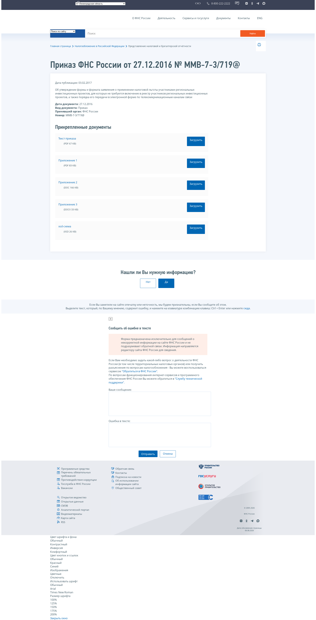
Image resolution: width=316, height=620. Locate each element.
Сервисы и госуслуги (196, 18)
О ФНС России (141, 18)
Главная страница (60, 46)
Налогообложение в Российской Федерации (99, 46)
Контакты (244, 18)
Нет (148, 282)
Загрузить (196, 140)
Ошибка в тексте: (119, 421)
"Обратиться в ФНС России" (139, 371)
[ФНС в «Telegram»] (257, 3)
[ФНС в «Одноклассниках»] (252, 3)
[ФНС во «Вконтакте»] (246, 3)
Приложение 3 (67, 204)
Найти (253, 33)
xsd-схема (64, 226)
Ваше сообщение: (120, 390)
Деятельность (166, 18)
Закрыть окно (59, 618)
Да (166, 282)
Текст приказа (67, 138)
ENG (260, 18)
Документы (223, 18)
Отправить (148, 454)
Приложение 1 (67, 160)
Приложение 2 (67, 182)
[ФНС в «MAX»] (263, 3)
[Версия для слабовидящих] (198, 3)
